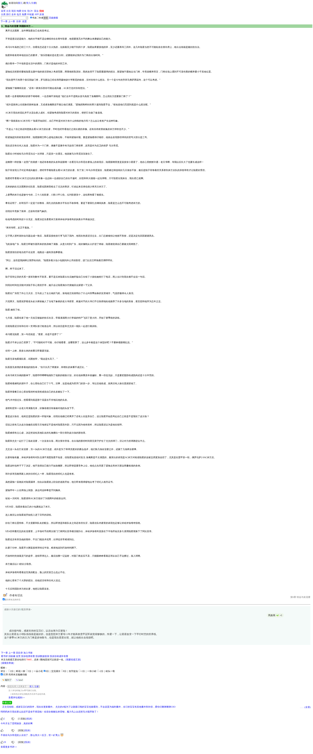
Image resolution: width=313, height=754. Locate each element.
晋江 (20, 3)
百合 (36, 11)
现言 (13, 11)
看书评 (4, 656)
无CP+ (30, 11)
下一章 (4, 21)
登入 (28, 3)
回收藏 (11, 656)
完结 (41, 11)
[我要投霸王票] (73, 659)
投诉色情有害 (28, 656)
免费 (24, 14)
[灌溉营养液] (7, 663)
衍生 (24, 11)
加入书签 (28, 653)
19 (5, 742)
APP (37, 14)
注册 (33, 3)
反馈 (41, 14)
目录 (18, 21)
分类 (3, 14)
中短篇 (30, 14)
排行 (8, 14)
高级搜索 (53, 18)
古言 (8, 11)
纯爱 (19, 11)
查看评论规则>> (16, 697)
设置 (24, 21)
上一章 (11, 21)
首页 (3, 11)
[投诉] (29, 719)
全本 (13, 14)
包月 (19, 14)
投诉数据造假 (42, 656)
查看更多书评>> (9, 747)
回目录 (19, 653)
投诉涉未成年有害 (59, 656)
